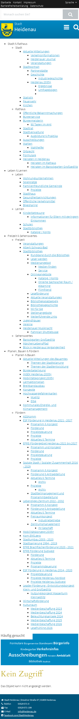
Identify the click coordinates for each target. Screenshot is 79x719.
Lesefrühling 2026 (42, 628)
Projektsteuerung (41, 432)
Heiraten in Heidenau (36, 159)
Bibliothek (35, 661)
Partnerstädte (39, 70)
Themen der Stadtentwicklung (49, 366)
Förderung (37, 428)
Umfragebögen (47, 90)
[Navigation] (66, 26)
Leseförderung (40, 293)
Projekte (36, 190)
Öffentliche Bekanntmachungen (43, 113)
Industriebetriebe (49, 520)
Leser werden (39, 259)
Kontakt (17, 2)
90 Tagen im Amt (41, 124)
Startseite (6, 2)
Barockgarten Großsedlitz (39, 339)
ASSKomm (29, 416)
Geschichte (37, 74)
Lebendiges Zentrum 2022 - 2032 (43, 501)
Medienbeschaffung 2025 (46, 620)
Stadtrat (28, 128)
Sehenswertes (24, 336)
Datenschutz (36, 5)
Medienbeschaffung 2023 (46, 608)
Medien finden (47, 266)
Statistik (28, 97)
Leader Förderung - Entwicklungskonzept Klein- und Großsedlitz (48, 587)
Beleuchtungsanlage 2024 (47, 616)
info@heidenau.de (27, 711)
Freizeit (20, 240)
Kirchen (28, 105)
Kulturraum (30, 605)
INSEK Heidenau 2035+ (37, 374)
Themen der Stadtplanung (47, 362)
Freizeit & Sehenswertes (22, 236)
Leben (19, 174)
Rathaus (20, 109)
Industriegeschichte (50, 78)
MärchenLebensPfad (36, 343)
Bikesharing (30, 205)
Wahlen (27, 143)
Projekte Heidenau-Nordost (48, 578)
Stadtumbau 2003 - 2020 (38, 539)
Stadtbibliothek (33, 228)
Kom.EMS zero (32, 535)
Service (43, 270)
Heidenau (25, 27)
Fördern (20, 412)
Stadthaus (29, 193)
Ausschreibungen (33, 140)
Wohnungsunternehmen (38, 178)
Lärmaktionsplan (33, 382)
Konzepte (29, 389)
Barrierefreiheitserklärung (14, 5)
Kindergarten (28, 649)
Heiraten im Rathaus (43, 163)
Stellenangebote (41, 313)
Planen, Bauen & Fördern (23, 351)
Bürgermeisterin (33, 120)
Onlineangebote (41, 274)
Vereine (28, 324)
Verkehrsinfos (47, 649)
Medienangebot (41, 263)
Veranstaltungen (41, 63)
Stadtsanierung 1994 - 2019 (40, 543)
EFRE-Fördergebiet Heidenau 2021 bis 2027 (50, 443)
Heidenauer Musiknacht (37, 328)
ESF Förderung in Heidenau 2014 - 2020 (47, 570)
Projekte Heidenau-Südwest (48, 582)
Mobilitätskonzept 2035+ (38, 378)
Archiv (42, 482)
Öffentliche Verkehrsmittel (39, 201)
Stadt (18, 47)
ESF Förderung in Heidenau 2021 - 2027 (47, 420)
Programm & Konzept (44, 424)
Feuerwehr (29, 101)
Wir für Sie (37, 309)
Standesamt (46, 643)
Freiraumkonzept (41, 516)
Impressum (30, 2)
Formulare (29, 155)
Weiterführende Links (44, 316)
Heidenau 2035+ (41, 82)
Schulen (28, 224)
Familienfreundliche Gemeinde (42, 186)
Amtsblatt (63, 655)
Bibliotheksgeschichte (44, 305)
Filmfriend (44, 289)
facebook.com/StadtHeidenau (19, 715)
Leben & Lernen (17, 170)
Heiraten (52, 655)
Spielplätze (30, 182)
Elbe (33, 401)
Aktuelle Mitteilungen (36, 51)
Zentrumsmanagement (45, 524)
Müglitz (35, 397)
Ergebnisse (45, 86)
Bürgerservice (31, 117)
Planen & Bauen (25, 355)
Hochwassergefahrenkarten (40, 393)
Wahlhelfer (37, 147)
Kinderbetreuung (33, 213)
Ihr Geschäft (45, 528)
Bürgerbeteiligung (34, 370)
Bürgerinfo (61, 643)
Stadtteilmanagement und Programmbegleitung (47, 495)
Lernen (19, 209)
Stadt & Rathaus (17, 44)
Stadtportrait (31, 67)
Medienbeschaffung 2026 (46, 624)
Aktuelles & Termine (43, 439)
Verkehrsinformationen (45, 55)
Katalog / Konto (41, 232)
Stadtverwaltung (33, 132)
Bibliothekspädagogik (44, 301)
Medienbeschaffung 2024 (46, 612)
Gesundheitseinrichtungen (39, 197)
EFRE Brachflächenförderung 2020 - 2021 (48, 547)
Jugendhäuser (32, 320)
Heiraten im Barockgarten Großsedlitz (54, 167)
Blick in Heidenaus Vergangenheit (44, 347)
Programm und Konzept (46, 447)
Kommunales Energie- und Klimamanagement (39, 407)
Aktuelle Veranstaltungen (46, 297)
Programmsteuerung (44, 566)
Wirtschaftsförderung (36, 601)
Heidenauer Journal (43, 59)
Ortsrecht (28, 151)
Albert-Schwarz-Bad (35, 247)
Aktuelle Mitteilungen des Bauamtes (45, 359)
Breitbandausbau (34, 386)
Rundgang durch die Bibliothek (50, 255)
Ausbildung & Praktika (44, 136)
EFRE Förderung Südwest (38, 551)
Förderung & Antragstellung (48, 474)
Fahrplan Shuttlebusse (44, 332)
